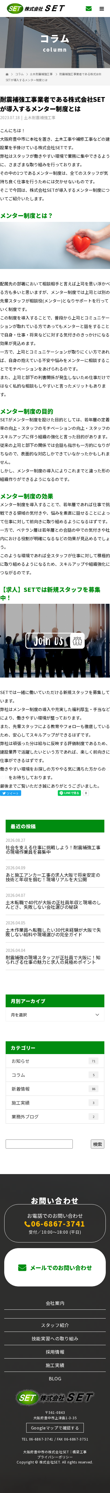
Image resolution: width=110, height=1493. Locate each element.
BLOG (55, 1378)
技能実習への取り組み (55, 1338)
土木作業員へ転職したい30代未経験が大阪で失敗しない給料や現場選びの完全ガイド (53, 932)
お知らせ (53, 1060)
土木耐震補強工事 (41, 74)
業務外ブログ (53, 1116)
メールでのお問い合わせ (60, 1267)
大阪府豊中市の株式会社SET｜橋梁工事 (55, 1451)
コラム (53, 1074)
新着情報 (53, 1088)
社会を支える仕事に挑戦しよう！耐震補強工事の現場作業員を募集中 (53, 849)
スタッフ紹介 (55, 1325)
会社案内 (55, 1302)
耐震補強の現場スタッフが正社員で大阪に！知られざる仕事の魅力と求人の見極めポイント (53, 959)
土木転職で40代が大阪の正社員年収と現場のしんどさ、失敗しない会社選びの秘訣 (53, 904)
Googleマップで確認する (55, 1428)
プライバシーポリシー (55, 1456)
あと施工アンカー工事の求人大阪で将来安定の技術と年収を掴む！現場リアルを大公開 (53, 877)
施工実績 (53, 1102)
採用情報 (55, 1351)
